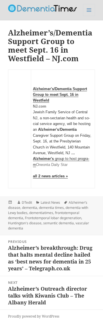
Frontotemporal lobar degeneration (53, 217)
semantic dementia (58, 223)
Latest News (50, 202)
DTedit (27, 202)
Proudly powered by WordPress (33, 316)
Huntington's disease (24, 223)
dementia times (51, 207)
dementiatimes (41, 212)
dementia (29, 207)
